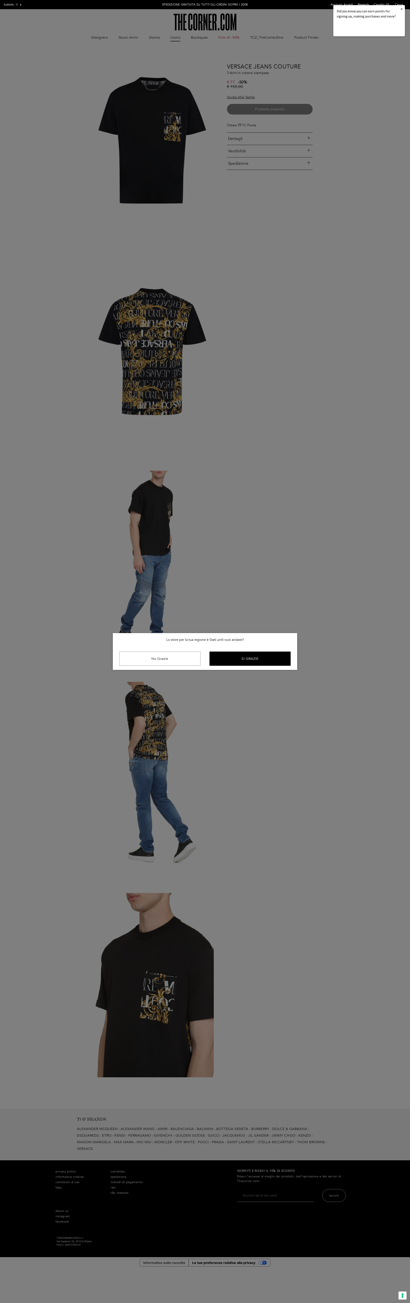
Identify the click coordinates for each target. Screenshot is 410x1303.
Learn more (351, 27)
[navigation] (13, 4)
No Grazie (159, 658)
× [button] (402, 9)
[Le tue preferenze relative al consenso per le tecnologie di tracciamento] (402, 1295)
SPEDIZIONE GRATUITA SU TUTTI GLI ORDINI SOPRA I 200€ (205, 5)
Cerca (399, 5)
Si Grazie (250, 658)
